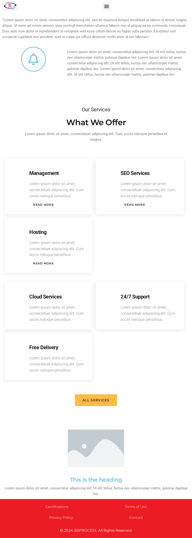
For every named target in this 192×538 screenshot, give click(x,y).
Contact (136, 517)
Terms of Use (136, 506)
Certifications (56, 506)
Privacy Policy (61, 517)
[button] (107, 6)
